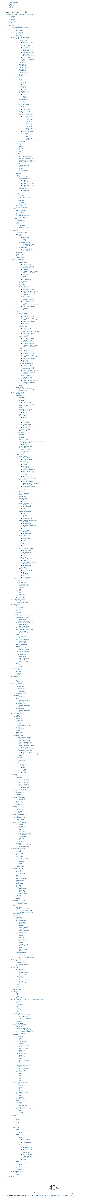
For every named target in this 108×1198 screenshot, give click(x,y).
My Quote (12, 4)
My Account (14, 21)
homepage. (71, 1193)
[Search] (26, 12)
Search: (8, 12)
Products (13, 16)
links (7, 1)
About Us (13, 18)
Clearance (13, 23)
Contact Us (13, 19)
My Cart (11, 6)
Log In (11, 7)
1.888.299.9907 (13, 2)
